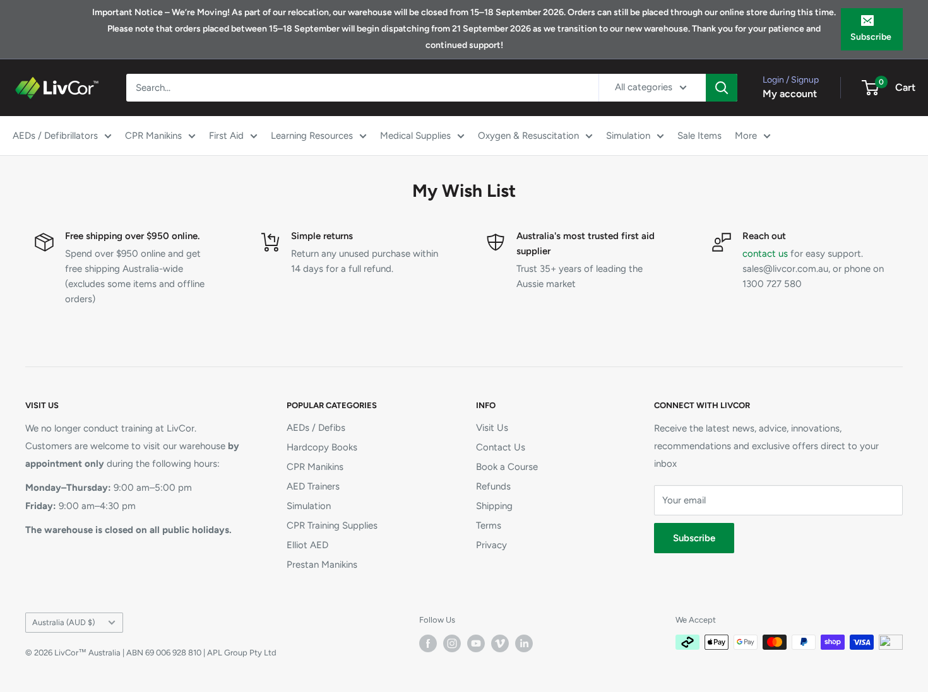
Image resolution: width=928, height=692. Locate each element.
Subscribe (870, 37)
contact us (765, 253)
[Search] (721, 88)
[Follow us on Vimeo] (500, 643)
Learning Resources (312, 135)
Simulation (628, 135)
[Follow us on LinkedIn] (524, 643)
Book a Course (507, 466)
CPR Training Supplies (332, 525)
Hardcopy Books (322, 447)
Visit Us (492, 427)
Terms (488, 525)
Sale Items (699, 135)
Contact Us (500, 447)
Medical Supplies (415, 135)
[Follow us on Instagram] (452, 643)
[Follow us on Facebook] (428, 643)
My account (790, 94)
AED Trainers (313, 486)
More (746, 135)
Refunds (493, 486)
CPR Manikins (153, 135)
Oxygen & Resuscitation (528, 135)
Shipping (494, 506)
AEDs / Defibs (316, 427)
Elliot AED (307, 545)
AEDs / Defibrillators (55, 135)
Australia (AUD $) (63, 622)
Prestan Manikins (322, 564)
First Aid (226, 135)
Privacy (491, 545)
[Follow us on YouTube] (476, 643)
